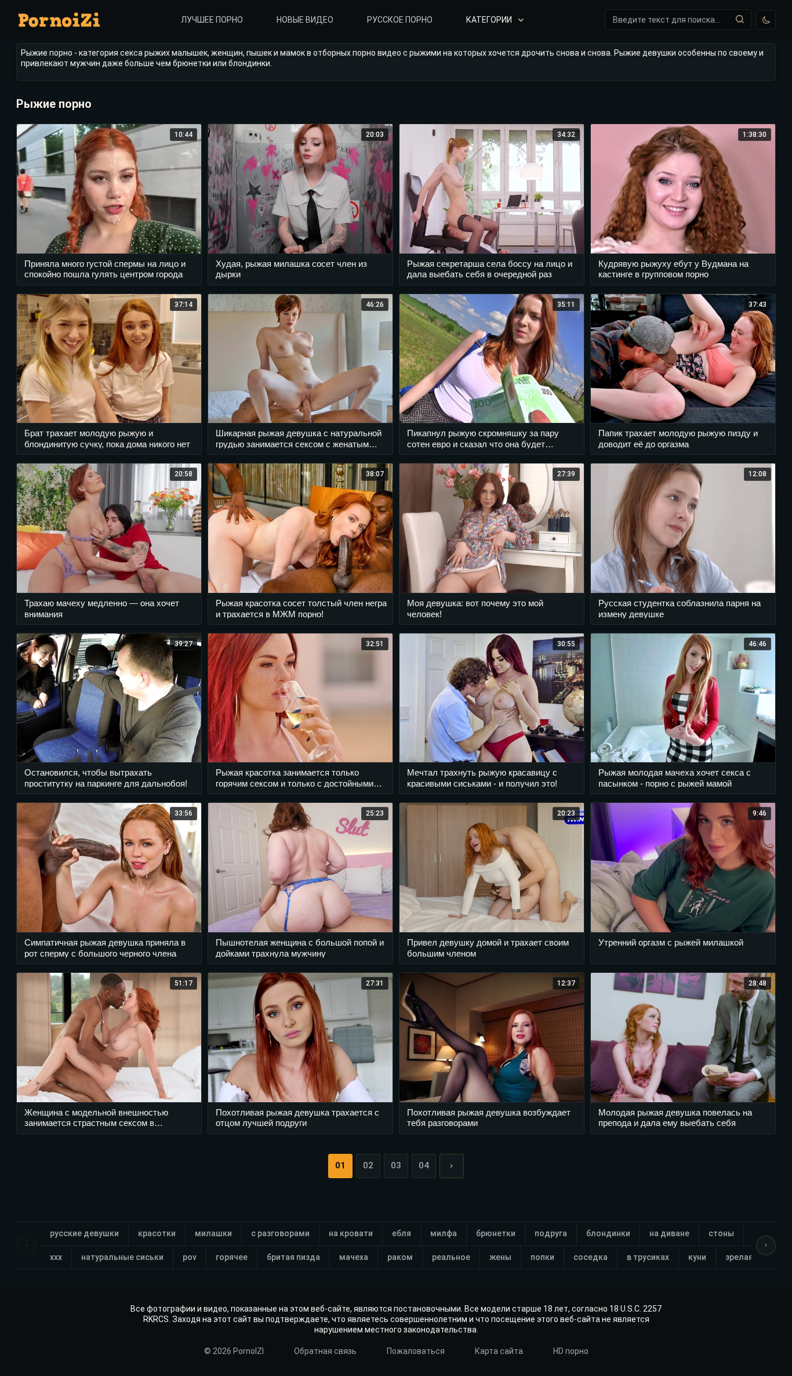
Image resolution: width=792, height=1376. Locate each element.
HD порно (570, 1351)
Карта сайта (499, 1351)
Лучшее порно (212, 19)
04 (424, 1165)
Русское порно (400, 19)
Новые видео (305, 19)
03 (396, 1165)
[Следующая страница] (451, 1166)
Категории (489, 19)
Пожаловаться (416, 1351)
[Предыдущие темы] (26, 1245)
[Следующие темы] (766, 1245)
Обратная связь (325, 1351)
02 (368, 1165)
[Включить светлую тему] (766, 20)
